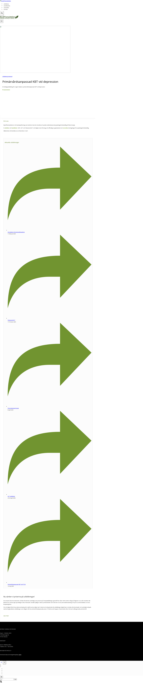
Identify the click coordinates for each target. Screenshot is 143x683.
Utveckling (6, 7)
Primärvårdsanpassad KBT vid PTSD (17, 584)
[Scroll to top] (1, 662)
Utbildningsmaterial (7, 76)
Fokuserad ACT (11, 320)
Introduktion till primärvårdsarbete (16, 232)
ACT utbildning (11, 496)
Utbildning (6, 4)
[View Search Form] (2, 13)
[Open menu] (1, 21)
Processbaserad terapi (13, 408)
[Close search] (1, 677)
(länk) (20, 654)
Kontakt (6, 9)
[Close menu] (0, 665)
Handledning (7, 5)
